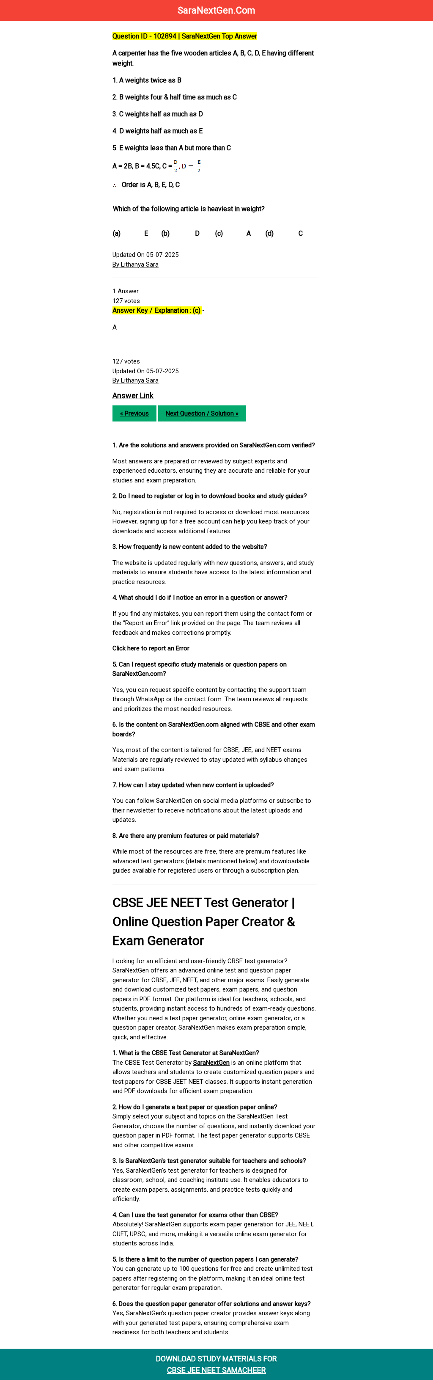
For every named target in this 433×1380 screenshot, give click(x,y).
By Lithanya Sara (135, 264)
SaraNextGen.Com (216, 10)
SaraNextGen (211, 1062)
